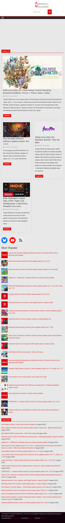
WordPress (31, 518)
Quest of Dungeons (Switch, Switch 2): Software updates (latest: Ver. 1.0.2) (26, 494)
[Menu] (2, 17)
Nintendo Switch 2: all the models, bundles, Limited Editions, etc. (30, 319)
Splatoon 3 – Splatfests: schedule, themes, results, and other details (31, 278)
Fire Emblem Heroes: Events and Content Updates (18, 424)
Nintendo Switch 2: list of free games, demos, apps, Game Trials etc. (24, 490)
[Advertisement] (32, 32)
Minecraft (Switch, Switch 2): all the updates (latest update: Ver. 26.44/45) (33, 269)
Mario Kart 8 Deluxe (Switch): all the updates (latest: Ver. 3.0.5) (29, 261)
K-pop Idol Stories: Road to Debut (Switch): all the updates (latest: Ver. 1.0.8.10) (27, 460)
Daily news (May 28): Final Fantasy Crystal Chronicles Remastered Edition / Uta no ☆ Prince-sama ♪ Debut (27, 91)
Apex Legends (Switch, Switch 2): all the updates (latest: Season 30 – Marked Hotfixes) (30, 428)
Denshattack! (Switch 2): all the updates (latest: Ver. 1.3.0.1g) (21, 451)
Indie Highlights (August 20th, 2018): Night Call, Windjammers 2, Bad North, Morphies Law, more (15, 202)
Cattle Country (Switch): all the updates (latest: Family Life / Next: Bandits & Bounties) (29, 466)
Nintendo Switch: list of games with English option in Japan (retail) (31, 302)
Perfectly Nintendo (16, 518)
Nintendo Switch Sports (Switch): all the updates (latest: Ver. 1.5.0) (31, 327)
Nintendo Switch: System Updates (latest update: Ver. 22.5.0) (29, 294)
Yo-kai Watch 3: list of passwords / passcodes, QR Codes (28, 377)
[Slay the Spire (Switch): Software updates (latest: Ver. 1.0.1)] (16, 129)
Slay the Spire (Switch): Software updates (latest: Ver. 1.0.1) (16, 141)
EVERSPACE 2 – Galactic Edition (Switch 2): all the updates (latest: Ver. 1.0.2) (34, 401)
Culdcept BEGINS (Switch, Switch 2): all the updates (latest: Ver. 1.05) (24, 502)
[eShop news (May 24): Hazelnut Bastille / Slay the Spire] (48, 129)
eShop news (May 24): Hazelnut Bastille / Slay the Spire (47, 140)
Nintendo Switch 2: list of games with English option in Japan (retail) (31, 344)
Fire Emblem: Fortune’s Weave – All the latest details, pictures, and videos (25, 487)
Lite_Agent (14, 96)
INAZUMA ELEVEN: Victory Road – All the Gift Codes (26, 352)
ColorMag (42, 518)
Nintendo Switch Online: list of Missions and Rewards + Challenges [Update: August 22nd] (31, 437)
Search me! (50, 12)
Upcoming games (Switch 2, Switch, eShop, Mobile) (26, 393)
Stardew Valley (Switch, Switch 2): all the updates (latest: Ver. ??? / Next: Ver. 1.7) (35, 368)
